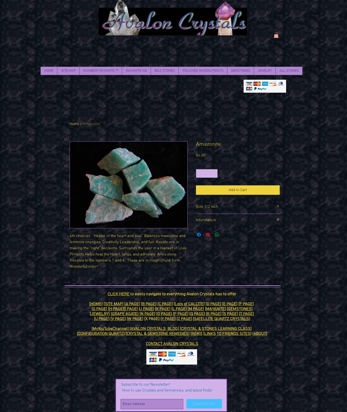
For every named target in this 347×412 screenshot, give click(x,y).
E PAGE (229, 304)
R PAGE (213, 314)
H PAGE (116, 309)
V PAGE (118, 318)
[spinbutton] (207, 173)
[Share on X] (226, 234)
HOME (96, 304)
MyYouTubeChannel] (111, 328)
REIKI (196, 333)
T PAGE (246, 314)
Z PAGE (184, 318)
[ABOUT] (259, 333)
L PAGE (179, 309)
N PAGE (147, 314)
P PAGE (180, 314)
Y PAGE (168, 318)
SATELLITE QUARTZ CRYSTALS (221, 318)
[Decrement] (200, 173)
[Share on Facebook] (199, 234)
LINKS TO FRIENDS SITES (227, 333)
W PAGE (135, 318)
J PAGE (146, 309)
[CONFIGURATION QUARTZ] (101, 333)
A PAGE (132, 304)
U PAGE (101, 318)
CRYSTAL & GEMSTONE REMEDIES (157, 333)
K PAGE (162, 309)
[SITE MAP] (113, 304)
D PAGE (213, 304)
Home (74, 124)
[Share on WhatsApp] (217, 234)
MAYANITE (215, 309)
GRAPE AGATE (124, 314)
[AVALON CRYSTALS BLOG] (155, 328)
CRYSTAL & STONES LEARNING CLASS (215, 328)
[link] (276, 35)
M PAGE (196, 309)
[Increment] (214, 173)
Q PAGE (197, 314)
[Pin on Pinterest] (208, 234)
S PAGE (230, 314)
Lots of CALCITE (189, 304)
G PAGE (99, 309)
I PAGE (131, 309)
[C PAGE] (165, 304)
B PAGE (148, 304)
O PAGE (164, 314)
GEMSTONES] (240, 309)
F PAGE (246, 304)
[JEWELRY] (100, 314)
